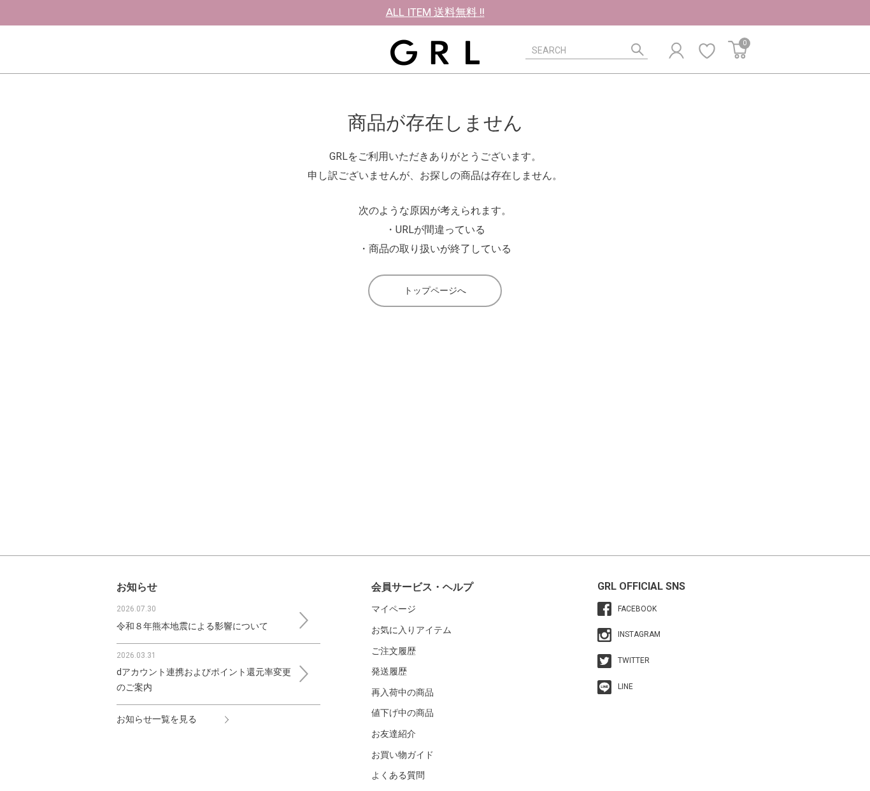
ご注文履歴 (393, 651)
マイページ (393, 609)
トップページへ (435, 290)
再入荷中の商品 (402, 692)
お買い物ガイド (402, 755)
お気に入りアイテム (411, 630)
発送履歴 (389, 671)
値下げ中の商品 (402, 713)
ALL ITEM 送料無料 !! (435, 12)
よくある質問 (398, 775)
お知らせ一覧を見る (157, 719)
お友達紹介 (393, 734)
